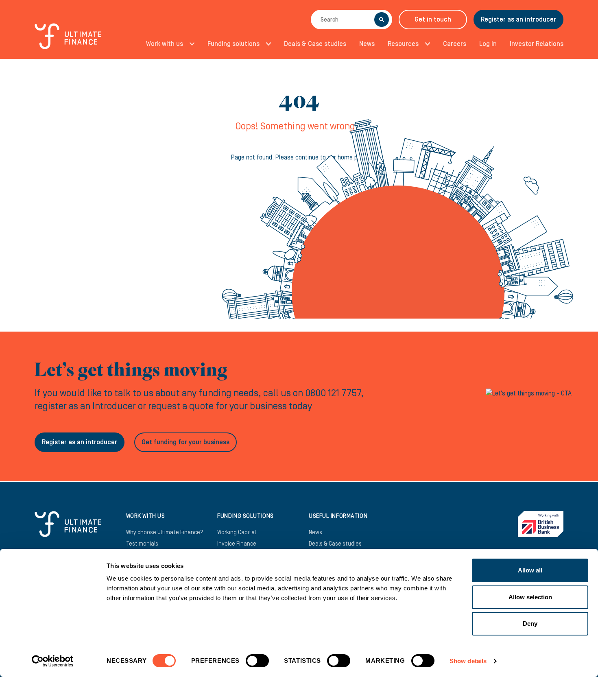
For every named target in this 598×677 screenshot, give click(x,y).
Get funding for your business (185, 442)
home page (352, 157)
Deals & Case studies (315, 44)
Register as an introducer (518, 19)
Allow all (530, 570)
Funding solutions (233, 44)
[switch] (257, 664)
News (367, 44)
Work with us (164, 44)
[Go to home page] (68, 41)
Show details (468, 660)
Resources (403, 44)
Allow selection (530, 597)
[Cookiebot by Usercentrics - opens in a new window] (52, 661)
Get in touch (433, 19)
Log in (488, 44)
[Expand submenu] (189, 44)
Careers (454, 44)
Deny (530, 623)
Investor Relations (536, 44)
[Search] (381, 19)
